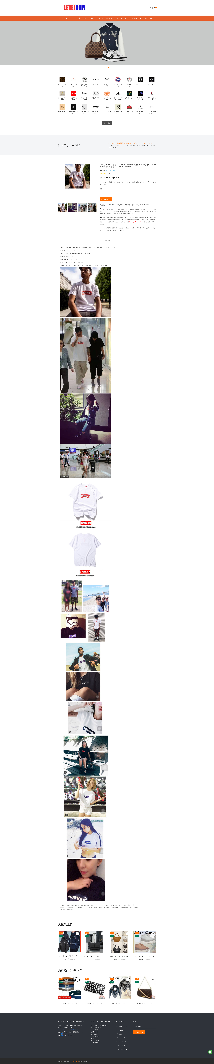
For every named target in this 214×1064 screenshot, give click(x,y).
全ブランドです (70, 18)
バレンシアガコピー (121, 1049)
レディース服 (133, 18)
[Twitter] (65, 1035)
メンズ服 (123, 18)
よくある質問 (94, 1029)
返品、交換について (96, 1027)
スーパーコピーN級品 (74, 1061)
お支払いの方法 (95, 1040)
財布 (85, 18)
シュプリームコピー (110, 170)
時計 (79, 18)
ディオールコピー (121, 1038)
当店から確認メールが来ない (98, 1025)
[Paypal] (59, 1035)
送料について (94, 1034)
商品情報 (107, 241)
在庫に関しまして (96, 1036)
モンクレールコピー (121, 1042)
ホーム (61, 18)
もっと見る (107, 123)
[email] (210, 1052)
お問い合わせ (94, 1032)
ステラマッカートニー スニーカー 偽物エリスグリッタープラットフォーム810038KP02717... (145, 956)
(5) (111, 174)
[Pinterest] (68, 1035)
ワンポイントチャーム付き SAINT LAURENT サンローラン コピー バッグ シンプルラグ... (120, 956)
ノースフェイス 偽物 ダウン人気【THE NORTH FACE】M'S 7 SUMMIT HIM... (69, 956)
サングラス (100, 18)
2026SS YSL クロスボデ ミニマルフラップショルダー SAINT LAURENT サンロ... (94, 956)
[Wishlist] (77, 933)
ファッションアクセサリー (147, 18)
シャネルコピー (120, 1030)
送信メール (140, 1032)
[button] (105, 67)
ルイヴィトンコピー (121, 1026)
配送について (94, 1038)
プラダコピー (119, 1034)
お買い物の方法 (95, 1043)
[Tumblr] (62, 1034)
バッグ (91, 18)
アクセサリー (109, 18)
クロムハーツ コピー (121, 1045)
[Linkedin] (71, 1035)
